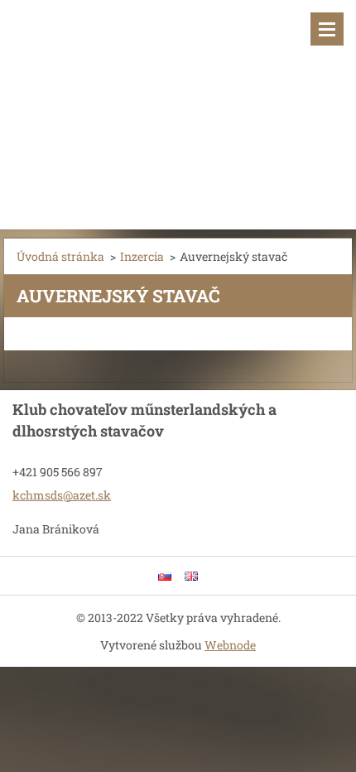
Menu (327, 29)
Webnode (230, 645)
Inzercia (142, 256)
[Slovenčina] (164, 575)
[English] (191, 575)
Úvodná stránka (60, 256)
